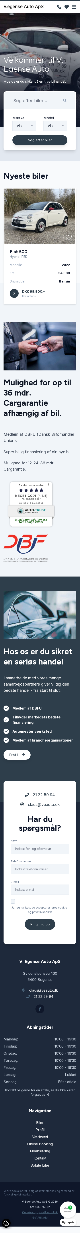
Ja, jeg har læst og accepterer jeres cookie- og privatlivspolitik (39, 910)
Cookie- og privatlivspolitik (40, 1212)
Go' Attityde (40, 1217)
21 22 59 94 (43, 794)
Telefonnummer (21, 861)
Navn (14, 841)
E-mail (15, 881)
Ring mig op (40, 924)
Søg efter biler (40, 140)
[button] (68, 1214)
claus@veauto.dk (43, 804)
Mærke (18, 118)
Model (48, 118)
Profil (14, 755)
